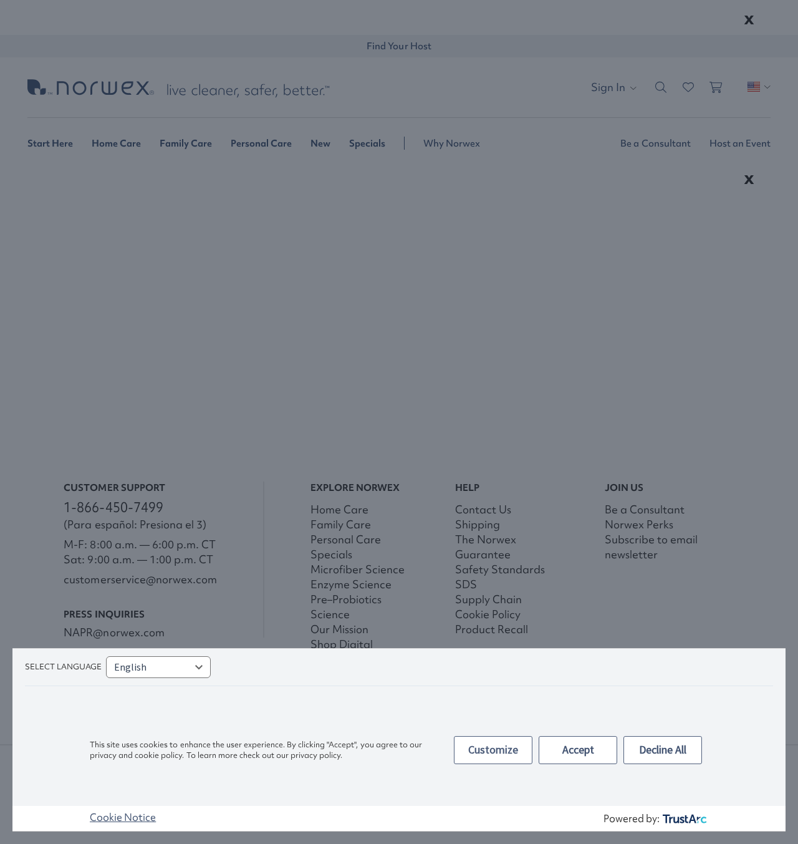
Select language (63, 666)
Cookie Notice (123, 817)
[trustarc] (684, 818)
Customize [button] (493, 749)
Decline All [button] (662, 749)
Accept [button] (578, 749)
